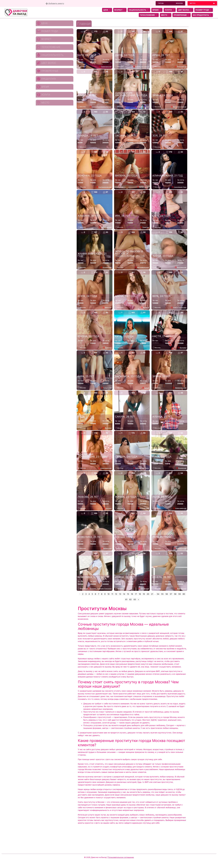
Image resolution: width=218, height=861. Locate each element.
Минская (108, 307)
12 (116, 594)
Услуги (168, 10)
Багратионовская (179, 107)
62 (130, 599)
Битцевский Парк (142, 468)
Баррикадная (181, 548)
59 (179, 594)
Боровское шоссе (142, 66)
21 (152, 594)
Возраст (118, 10)
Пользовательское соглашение (121, 857)
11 (112, 594)
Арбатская (107, 388)
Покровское (181, 66)
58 (175, 594)
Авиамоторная (180, 388)
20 (148, 594)
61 (126, 599)
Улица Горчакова (179, 307)
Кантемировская (104, 187)
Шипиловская (106, 227)
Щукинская (107, 267)
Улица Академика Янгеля (101, 107)
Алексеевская (105, 468)
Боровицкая (181, 267)
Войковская (181, 588)
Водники (183, 348)
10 (108, 594)
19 (144, 594)
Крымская (182, 468)
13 (120, 594)
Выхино (146, 307)
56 (167, 594)
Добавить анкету (56, 3)
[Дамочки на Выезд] (16, 12)
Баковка (108, 348)
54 (158, 594)
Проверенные (180, 15)
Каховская (145, 588)
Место (164, 15)
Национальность (137, 10)
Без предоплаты (201, 15)
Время (155, 10)
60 (184, 594)
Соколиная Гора (180, 187)
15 (128, 594)
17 (136, 594)
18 (140, 594)
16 (132, 594)
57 (171, 594)
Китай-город (144, 187)
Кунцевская (144, 508)
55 (162, 594)
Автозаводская (143, 107)
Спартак (145, 227)
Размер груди (202, 10)
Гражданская (106, 66)
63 (135, 599)
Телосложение (147, 15)
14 (124, 594)
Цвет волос (183, 10)
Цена (105, 10)
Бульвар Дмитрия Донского (100, 588)
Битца (146, 388)
